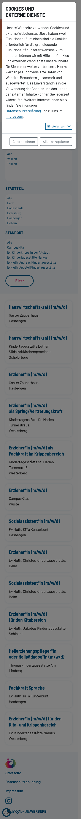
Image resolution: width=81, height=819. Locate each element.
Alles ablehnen (24, 141)
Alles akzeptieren (56, 141)
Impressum (14, 116)
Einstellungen (56, 126)
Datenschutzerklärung (23, 111)
